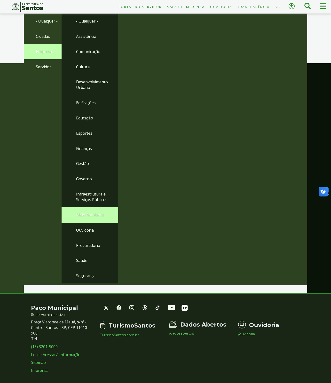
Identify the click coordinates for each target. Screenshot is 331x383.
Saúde (81, 260)
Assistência (86, 36)
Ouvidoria (221, 7)
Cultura (83, 67)
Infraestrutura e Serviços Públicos (91, 196)
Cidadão (43, 36)
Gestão (82, 163)
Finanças (84, 148)
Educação (84, 118)
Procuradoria (88, 245)
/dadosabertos (181, 333)
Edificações (86, 102)
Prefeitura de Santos (27, 7)
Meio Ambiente (90, 215)
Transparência (253, 7)
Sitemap (38, 362)
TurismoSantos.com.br (119, 335)
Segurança (85, 275)
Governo (84, 178)
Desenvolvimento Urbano (92, 84)
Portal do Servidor (140, 7)
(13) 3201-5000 (44, 346)
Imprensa (39, 370)
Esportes (84, 133)
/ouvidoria (246, 334)
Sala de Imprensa (186, 7)
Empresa (44, 51)
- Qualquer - (47, 21)
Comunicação (88, 51)
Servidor (43, 67)
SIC (278, 7)
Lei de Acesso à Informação (55, 354)
